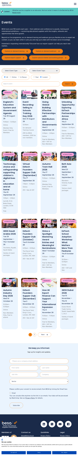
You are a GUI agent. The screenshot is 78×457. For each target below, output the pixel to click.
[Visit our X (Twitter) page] (52, 424)
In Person (23, 77)
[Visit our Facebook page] (68, 424)
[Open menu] (75, 4)
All (7, 77)
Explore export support (13, 57)
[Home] (7, 4)
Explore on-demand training (14, 51)
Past (37, 77)
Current (45, 77)
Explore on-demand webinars (46, 51)
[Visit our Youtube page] (60, 424)
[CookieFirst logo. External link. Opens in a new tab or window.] (2, 440)
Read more (16, 13)
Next (43, 334)
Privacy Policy (30, 398)
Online (14, 77)
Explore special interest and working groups (47, 57)
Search (67, 84)
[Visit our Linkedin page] (44, 424)
